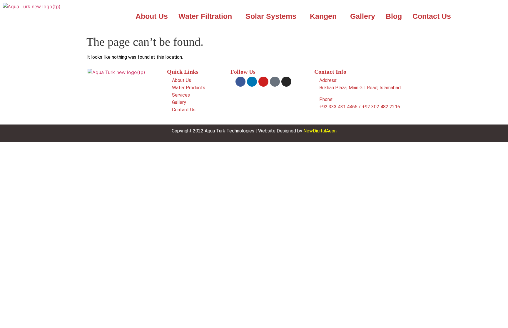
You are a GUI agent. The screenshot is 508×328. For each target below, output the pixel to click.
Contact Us (431, 16)
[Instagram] (286, 82)
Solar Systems (270, 16)
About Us (152, 16)
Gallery (362, 16)
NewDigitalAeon (320, 131)
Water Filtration (205, 16)
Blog (394, 16)
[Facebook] (240, 82)
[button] (206, 16)
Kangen (323, 16)
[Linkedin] (252, 82)
